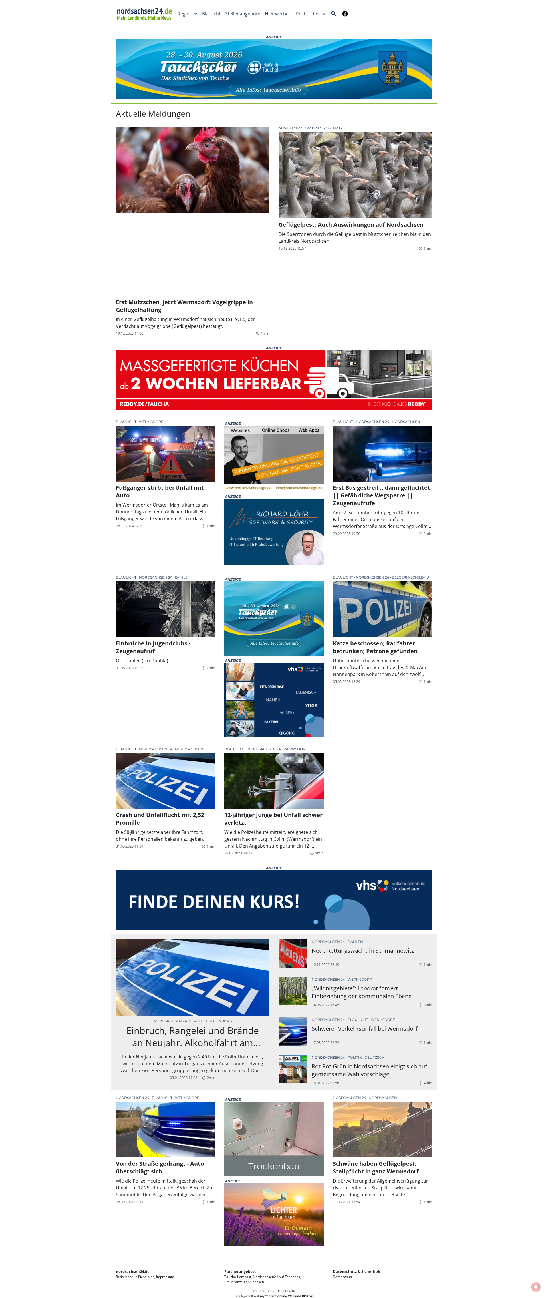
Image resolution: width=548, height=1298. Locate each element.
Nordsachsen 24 (373, 422)
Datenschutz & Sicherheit (357, 1271)
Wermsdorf (151, 422)
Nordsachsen (406, 422)
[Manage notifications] (536, 1286)
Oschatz (334, 128)
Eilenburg (221, 1021)
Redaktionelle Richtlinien (135, 1276)
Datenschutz (343, 1276)
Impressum (165, 1276)
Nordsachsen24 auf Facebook (276, 1276)
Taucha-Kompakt (237, 1276)
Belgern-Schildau (410, 577)
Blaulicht (211, 14)
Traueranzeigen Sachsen (244, 1281)
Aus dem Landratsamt (301, 128)
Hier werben (278, 14)
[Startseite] (145, 14)
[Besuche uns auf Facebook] (343, 13)
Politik (355, 1057)
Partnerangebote (240, 1271)
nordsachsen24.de (133, 1271)
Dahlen (182, 577)
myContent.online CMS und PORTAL (287, 1296)
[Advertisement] (192, 255)
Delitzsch (374, 1057)
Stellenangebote (242, 14)
